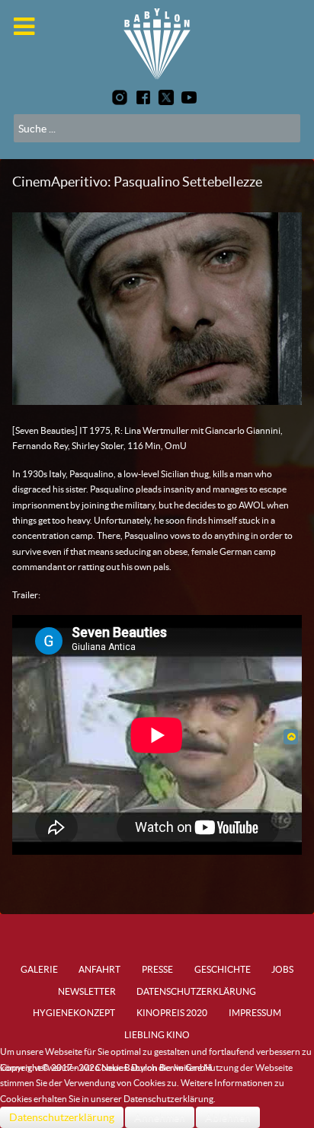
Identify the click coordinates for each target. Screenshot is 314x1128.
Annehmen (159, 1117)
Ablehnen (228, 1117)
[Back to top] (290, 736)
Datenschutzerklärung (61, 1117)
